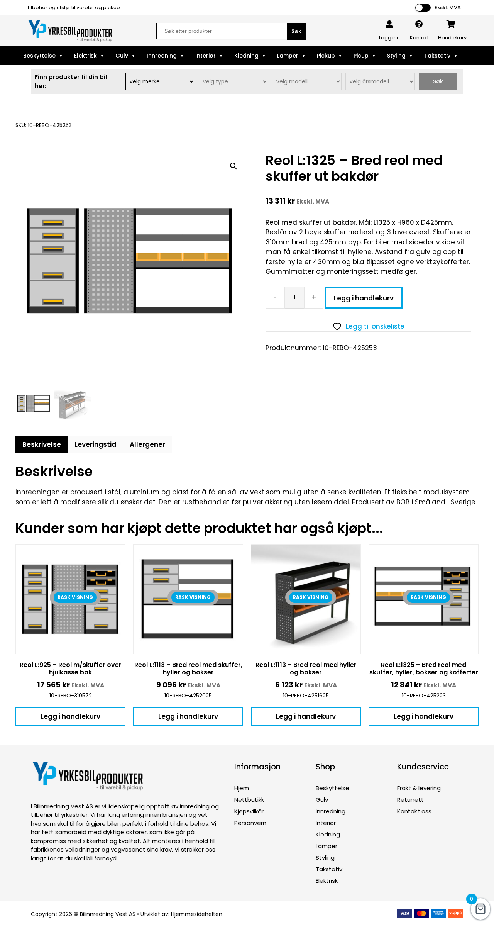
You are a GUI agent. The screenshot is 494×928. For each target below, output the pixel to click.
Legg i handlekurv (364, 298)
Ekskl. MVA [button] (448, 7)
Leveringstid (95, 444)
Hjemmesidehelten (196, 914)
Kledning (246, 55)
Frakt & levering (419, 788)
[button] (233, 166)
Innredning (162, 55)
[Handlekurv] (451, 24)
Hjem (241, 788)
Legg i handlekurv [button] (70, 716)
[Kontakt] (419, 24)
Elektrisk (85, 55)
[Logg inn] (389, 24)
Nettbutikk (249, 800)
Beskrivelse (41, 444)
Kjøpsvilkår (249, 811)
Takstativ (437, 55)
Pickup (326, 55)
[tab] (41, 444)
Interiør (205, 55)
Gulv (121, 55)
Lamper (287, 55)
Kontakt (419, 37)
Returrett (410, 800)
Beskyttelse (39, 55)
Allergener (147, 444)
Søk (438, 81)
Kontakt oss (414, 811)
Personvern (250, 823)
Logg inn (389, 37)
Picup (361, 55)
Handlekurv (452, 37)
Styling (396, 55)
